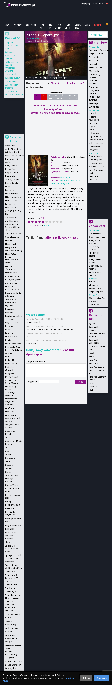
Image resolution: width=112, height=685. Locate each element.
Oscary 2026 (78, 26)
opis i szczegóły (50, 77)
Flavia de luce (95, 113)
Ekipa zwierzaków (13, 197)
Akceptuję (102, 678)
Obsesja (9, 447)
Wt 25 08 (56, 96)
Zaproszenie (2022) (14, 661)
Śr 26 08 (62, 96)
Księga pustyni (95, 67)
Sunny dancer (95, 259)
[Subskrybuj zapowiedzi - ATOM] (107, 24)
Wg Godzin (58, 26)
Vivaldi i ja (93, 103)
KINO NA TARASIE (13, 289)
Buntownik (94, 57)
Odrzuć (86, 678)
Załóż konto (97, 3)
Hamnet (9, 240)
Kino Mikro (94, 363)
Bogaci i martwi (96, 53)
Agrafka (92, 323)
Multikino (93, 383)
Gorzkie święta (95, 233)
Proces (8, 521)
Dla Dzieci (67, 26)
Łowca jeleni (10, 668)
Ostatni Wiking (11, 485)
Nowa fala (93, 87)
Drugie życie (10, 190)
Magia (8, 340)
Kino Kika (93, 360)
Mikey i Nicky (11, 363)
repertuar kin (37, 77)
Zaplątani (9, 657)
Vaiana (8, 617)
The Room (10, 588)
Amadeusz (10, 145)
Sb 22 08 (37, 96)
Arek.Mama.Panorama (99, 50)
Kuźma (8, 329)
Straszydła (12, 91)
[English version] (107, 3)
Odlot (7, 451)
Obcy (7, 437)
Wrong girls (94, 106)
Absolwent (94, 285)
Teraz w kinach (15, 139)
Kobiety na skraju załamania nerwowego (13, 296)
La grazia (9, 333)
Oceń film (47, 225)
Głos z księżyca (12, 237)
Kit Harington (63, 183)
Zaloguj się (85, 3)
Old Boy (8, 468)
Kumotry (9, 326)
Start (7, 25)
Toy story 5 (10, 591)
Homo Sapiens (11, 272)
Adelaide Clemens (67, 180)
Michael (8, 356)
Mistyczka (9, 373)
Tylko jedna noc (96, 143)
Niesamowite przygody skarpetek (11, 401)
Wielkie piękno (11, 628)
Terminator (10, 571)
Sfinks (91, 390)
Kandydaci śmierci (97, 166)
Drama (8, 186)
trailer (61, 77)
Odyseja (11, 52)
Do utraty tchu (95, 156)
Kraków (96, 34)
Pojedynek (10, 508)
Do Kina (42, 26)
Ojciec (8, 461)
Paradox (93, 386)
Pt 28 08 (75, 96)
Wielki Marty (10, 624)
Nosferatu (9, 408)
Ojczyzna (9, 465)
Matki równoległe (13, 343)
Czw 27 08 (69, 96)
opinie (68, 77)
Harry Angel (10, 244)
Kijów (91, 356)
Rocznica (9, 538)
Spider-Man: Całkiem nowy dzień (11, 45)
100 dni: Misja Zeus (97, 298)
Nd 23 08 (43, 96)
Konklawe (9, 309)
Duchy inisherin (12, 193)
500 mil (92, 281)
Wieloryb (9, 631)
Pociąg (8, 501)
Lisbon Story (11, 336)
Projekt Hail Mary (13, 525)
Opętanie (9, 472)
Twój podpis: (32, 381)
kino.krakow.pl (23, 4)
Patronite (98, 25)
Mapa (87, 25)
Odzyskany (94, 133)
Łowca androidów (13, 665)
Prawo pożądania (13, 518)
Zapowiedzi (31, 25)
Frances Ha (94, 60)
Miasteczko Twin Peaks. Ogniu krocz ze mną (13, 350)
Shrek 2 (8, 542)
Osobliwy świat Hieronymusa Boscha (12, 478)
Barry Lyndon (11, 165)
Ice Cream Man (96, 163)
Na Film (50, 26)
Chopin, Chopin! (12, 179)
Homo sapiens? (96, 159)
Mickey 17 (9, 360)
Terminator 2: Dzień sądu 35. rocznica (95, 265)
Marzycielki (94, 71)
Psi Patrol (11, 74)
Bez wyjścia (10, 169)
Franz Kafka (10, 207)
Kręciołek (93, 64)
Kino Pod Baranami (97, 367)
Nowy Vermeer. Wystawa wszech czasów (12, 418)
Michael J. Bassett (41, 41)
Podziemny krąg (12, 504)
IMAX (91, 352)
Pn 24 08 (50, 96)
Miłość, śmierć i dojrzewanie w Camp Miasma (12, 380)
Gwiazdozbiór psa (97, 237)
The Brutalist (11, 584)
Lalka (91, 129)
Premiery (17, 25)
